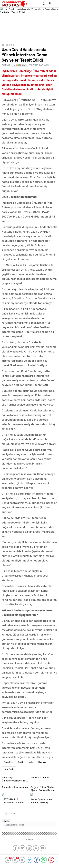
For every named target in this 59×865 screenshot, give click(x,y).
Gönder (6, 821)
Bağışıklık (8, 762)
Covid (20, 762)
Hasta (30, 762)
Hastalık (42, 762)
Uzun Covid (9, 769)
